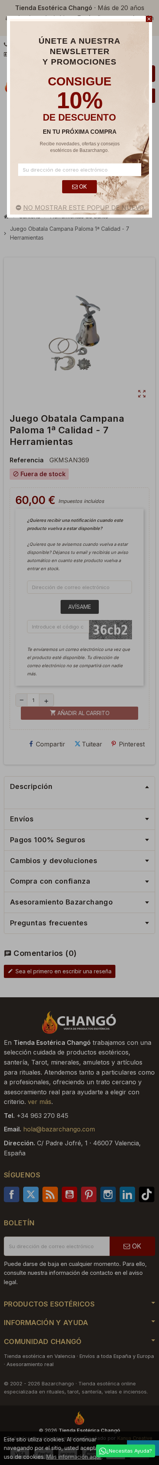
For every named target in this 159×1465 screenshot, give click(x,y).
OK (82, 186)
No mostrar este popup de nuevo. (84, 207)
